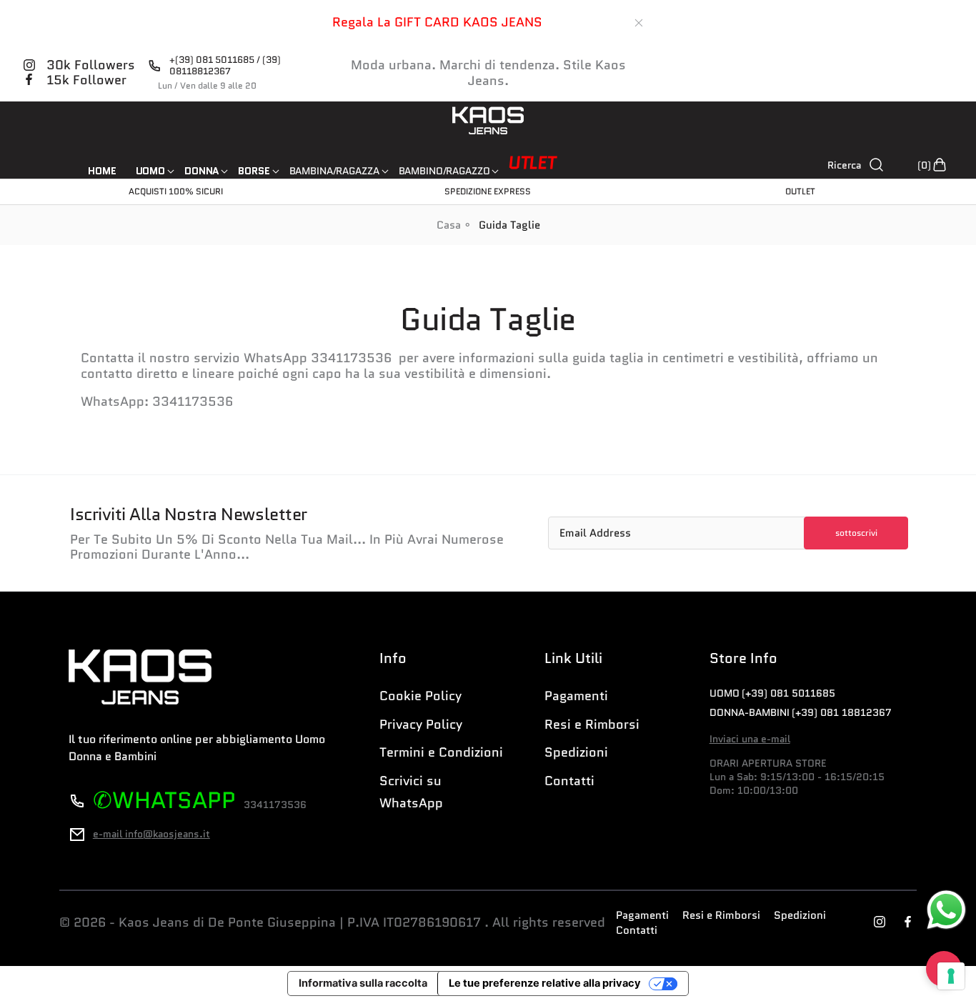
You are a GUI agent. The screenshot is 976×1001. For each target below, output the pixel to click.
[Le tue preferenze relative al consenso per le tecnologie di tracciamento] (951, 976)
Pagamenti (576, 696)
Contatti (569, 781)
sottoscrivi (856, 533)
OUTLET (800, 191)
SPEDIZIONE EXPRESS (487, 191)
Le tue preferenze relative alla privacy (545, 983)
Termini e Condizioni (441, 752)
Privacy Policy (420, 724)
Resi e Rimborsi (591, 724)
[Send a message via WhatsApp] (946, 909)
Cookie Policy (420, 696)
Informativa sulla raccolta (363, 983)
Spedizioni (576, 752)
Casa (449, 225)
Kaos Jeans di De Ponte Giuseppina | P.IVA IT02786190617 (300, 923)
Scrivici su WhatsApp (411, 792)
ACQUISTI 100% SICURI (176, 191)
